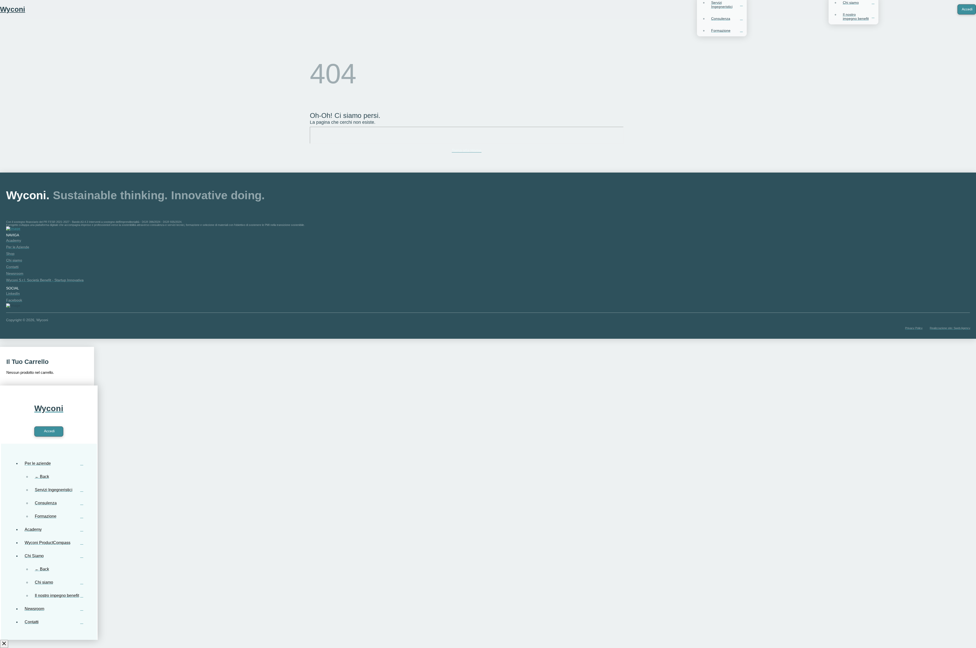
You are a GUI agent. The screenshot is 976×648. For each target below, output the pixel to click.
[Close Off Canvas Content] (4, 644)
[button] (942, 9)
